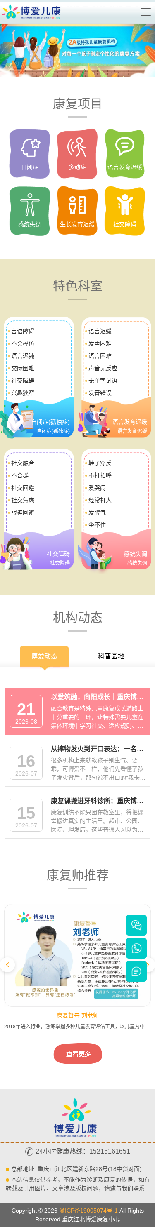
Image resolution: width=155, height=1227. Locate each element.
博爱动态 (44, 656)
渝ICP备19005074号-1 (88, 1210)
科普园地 (111, 656)
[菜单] (146, 12)
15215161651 (109, 1151)
